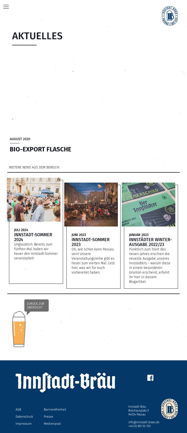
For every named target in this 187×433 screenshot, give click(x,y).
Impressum (24, 423)
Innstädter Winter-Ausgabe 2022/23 (150, 242)
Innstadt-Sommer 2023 (91, 242)
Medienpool (52, 423)
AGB (18, 409)
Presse (48, 416)
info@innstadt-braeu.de (143, 422)
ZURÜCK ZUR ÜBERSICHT (35, 305)
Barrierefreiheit (55, 409)
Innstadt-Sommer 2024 (33, 237)
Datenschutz (24, 416)
